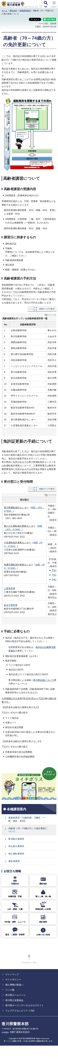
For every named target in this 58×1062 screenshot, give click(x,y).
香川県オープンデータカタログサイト (24, 1005)
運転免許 (13, 11)
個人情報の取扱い (14, 984)
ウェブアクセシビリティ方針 (20, 1010)
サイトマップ (12, 974)
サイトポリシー (13, 979)
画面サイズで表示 (47, 309)
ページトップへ (29, 962)
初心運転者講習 (16, 853)
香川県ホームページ (15, 995)
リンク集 (9, 990)
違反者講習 (14, 861)
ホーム (4, 11)
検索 (45, 6)
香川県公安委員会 (14, 1000)
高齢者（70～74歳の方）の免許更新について (27, 830)
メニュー (54, 6)
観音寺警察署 (10, 605)
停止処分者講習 (16, 846)
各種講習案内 (25, 11)
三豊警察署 (9, 588)
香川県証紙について (43, 680)
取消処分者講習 (16, 839)
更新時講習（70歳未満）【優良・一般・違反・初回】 (26, 819)
